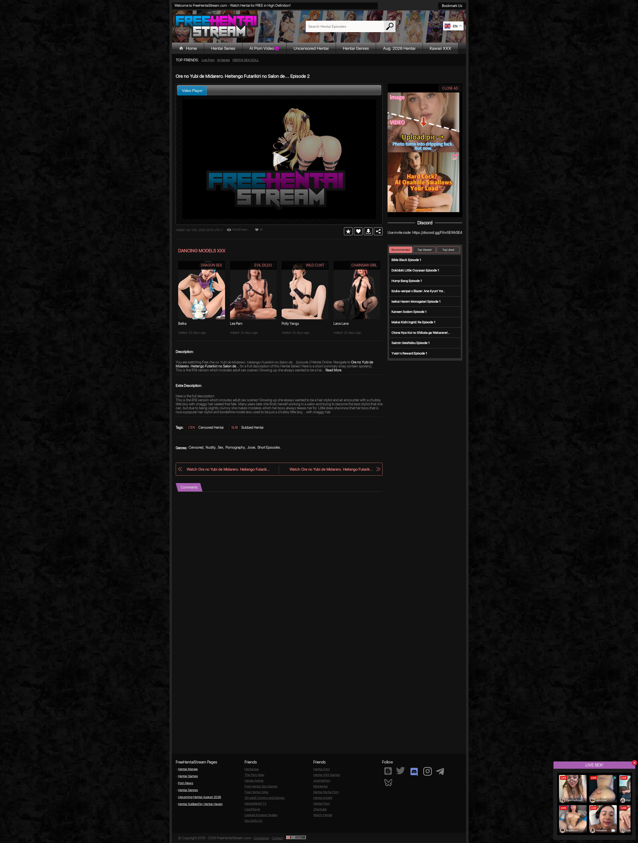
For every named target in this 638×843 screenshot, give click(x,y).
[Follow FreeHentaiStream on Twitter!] (400, 770)
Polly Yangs (290, 324)
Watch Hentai (322, 815)
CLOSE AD (450, 88)
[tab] (192, 90)
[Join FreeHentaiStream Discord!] (414, 772)
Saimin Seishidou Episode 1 (411, 343)
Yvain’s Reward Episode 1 (409, 353)
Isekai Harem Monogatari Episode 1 (416, 301)
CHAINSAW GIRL (364, 265)
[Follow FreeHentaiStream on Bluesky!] (388, 782)
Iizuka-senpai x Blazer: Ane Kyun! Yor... (418, 291)
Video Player (192, 90)
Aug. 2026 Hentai (399, 48)
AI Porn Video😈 (264, 48)
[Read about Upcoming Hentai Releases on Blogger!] (388, 771)
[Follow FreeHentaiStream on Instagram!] (427, 771)
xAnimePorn (321, 780)
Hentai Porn (321, 769)
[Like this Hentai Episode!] (358, 231)
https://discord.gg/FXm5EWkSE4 (437, 233)
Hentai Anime (253, 780)
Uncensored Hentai (311, 48)
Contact (277, 838)
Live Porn (208, 60)
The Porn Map (254, 775)
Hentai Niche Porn (326, 792)
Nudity (211, 447)
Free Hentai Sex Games (260, 786)
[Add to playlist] (348, 231)
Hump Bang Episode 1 (407, 281)
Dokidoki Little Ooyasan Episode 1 (415, 270)
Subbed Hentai (252, 427)
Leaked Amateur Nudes (260, 815)
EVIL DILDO (263, 265)
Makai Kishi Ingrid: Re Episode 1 (413, 322)
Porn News (185, 783)
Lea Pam (236, 324)
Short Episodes (268, 447)
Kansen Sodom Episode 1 (409, 312)
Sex (220, 447)
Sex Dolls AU (253, 821)
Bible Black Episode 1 (406, 260)
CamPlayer (252, 809)
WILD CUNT (315, 265)
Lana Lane (341, 324)
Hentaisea (251, 769)
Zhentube (320, 809)
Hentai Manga (188, 769)
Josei (251, 447)
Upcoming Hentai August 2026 (199, 797)
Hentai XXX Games (326, 775)
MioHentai (320, 786)
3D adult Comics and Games (264, 798)
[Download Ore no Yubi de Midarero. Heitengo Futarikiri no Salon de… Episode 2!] (368, 231)
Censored (196, 447)
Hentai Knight (322, 798)
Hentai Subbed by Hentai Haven (200, 804)
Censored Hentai (211, 427)
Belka (182, 324)
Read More (333, 370)
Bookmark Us (452, 6)
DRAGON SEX (211, 265)
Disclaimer (261, 838)
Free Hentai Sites (256, 792)
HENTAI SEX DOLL (246, 60)
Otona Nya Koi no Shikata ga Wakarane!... (421, 333)
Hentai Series (223, 48)
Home (191, 48)
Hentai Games (188, 776)
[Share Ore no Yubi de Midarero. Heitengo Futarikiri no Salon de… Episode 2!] (378, 231)
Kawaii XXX (440, 48)
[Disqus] (279, 554)
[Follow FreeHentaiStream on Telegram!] (440, 771)
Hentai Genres (356, 48)
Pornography (235, 447)
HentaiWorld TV (255, 803)
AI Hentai (223, 60)
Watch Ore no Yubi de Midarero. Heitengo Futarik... (228, 469)
